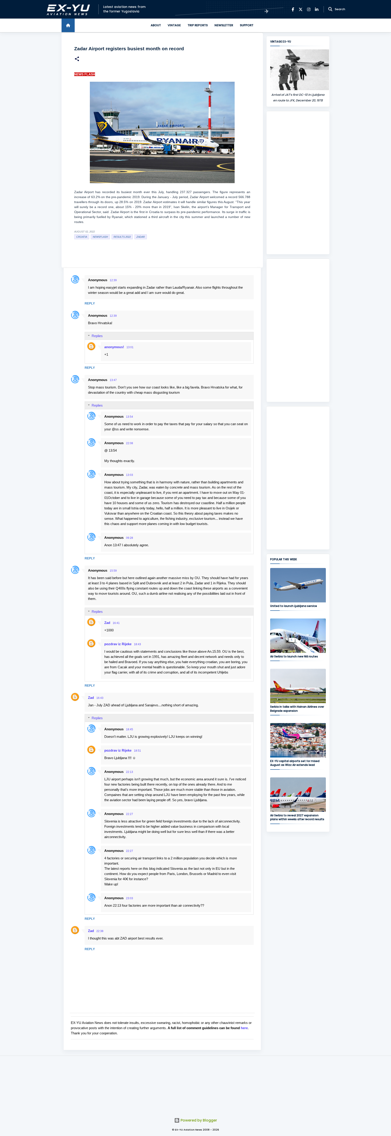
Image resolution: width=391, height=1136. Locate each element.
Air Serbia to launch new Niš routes (294, 656)
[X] (301, 9)
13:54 (129, 416)
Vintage (174, 25)
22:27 (129, 814)
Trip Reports (198, 25)
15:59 (113, 570)
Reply (90, 303)
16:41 (116, 623)
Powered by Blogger (198, 1120)
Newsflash (100, 236)
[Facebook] (293, 9)
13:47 (113, 380)
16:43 (99, 698)
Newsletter (224, 25)
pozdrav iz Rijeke (117, 644)
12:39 (113, 280)
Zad (107, 623)
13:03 (129, 475)
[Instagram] (308, 9)
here (244, 1028)
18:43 (137, 644)
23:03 (129, 898)
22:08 (129, 443)
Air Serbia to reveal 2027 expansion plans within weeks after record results (297, 817)
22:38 (99, 931)
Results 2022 (122, 236)
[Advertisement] (298, 183)
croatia (81, 236)
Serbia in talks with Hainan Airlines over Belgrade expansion (297, 708)
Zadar (140, 236)
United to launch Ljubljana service (293, 606)
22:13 (129, 772)
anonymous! (114, 347)
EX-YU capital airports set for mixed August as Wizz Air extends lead (294, 763)
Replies (97, 336)
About (156, 25)
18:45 (129, 729)
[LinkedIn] (316, 9)
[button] (77, 59)
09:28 (129, 537)
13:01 (130, 347)
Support (246, 25)
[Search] (330, 9)
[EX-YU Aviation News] (67, 9)
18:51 (137, 750)
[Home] (68, 25)
